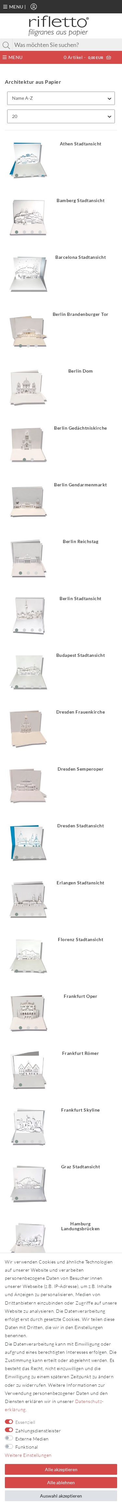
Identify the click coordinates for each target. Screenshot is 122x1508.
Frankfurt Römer (80, 1053)
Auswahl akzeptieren (61, 1496)
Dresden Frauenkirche (80, 712)
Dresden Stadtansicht (80, 825)
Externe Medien (32, 1438)
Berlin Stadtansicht (81, 598)
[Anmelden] (34, 6)
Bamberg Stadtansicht (80, 200)
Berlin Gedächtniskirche (80, 428)
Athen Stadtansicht (81, 143)
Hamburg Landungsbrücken (80, 1226)
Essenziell (25, 1422)
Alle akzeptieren (61, 1469)
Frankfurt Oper (80, 996)
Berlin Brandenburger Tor (81, 314)
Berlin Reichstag (80, 541)
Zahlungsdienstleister (38, 1430)
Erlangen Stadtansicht (80, 882)
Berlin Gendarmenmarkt (80, 484)
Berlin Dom (80, 371)
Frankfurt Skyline (80, 1110)
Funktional (26, 1447)
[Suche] (6, 45)
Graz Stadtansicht (80, 1166)
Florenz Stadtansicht (80, 939)
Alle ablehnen (61, 1482)
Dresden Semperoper (80, 769)
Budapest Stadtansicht (80, 655)
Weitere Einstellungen (28, 1455)
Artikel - (83, 57)
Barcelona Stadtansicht (80, 257)
